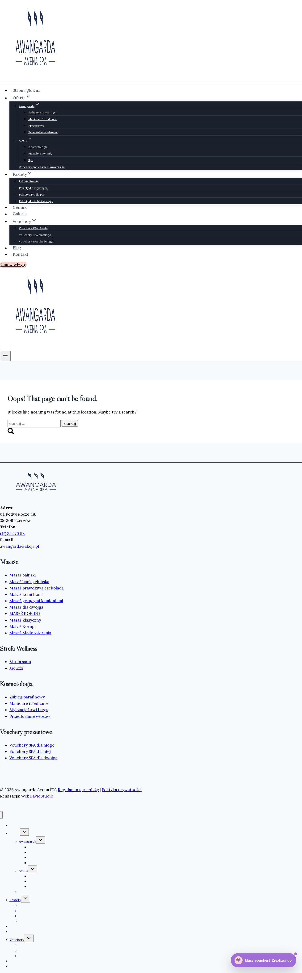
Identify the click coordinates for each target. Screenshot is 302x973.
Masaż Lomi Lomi (26, 594)
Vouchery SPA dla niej (33, 228)
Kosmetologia (38, 147)
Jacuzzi (16, 668)
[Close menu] (1, 815)
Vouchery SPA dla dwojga (36, 241)
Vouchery (16, 940)
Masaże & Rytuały (40, 153)
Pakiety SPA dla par (32, 194)
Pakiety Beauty (28, 181)
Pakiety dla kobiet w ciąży (36, 201)
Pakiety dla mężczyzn (33, 188)
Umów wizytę (13, 264)
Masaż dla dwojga (26, 607)
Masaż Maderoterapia (30, 632)
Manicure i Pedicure (29, 703)
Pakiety (15, 900)
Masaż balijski (22, 575)
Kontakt (20, 254)
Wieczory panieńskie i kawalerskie (42, 167)
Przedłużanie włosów (43, 132)
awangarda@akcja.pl (19, 546)
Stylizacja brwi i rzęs (42, 112)
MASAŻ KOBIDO (24, 613)
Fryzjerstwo (36, 125)
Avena (23, 871)
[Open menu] (5, 356)
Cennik (20, 207)
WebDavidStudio (37, 796)
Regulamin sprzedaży (78, 789)
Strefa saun (20, 661)
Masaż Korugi (22, 626)
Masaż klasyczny (25, 620)
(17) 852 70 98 (12, 533)
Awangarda (27, 841)
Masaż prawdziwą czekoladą (36, 588)
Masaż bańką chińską (29, 581)
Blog (17, 248)
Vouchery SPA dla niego (35, 235)
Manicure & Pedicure (42, 119)
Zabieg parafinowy (27, 697)
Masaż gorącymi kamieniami (36, 600)
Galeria (20, 214)
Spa (30, 160)
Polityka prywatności (122, 789)
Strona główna (26, 90)
